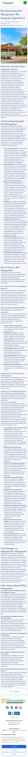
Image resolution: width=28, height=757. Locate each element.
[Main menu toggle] (25, 2)
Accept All (14, 746)
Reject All (14, 754)
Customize (14, 750)
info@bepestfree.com (14, 724)
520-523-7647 (16, 722)
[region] (14, 744)
